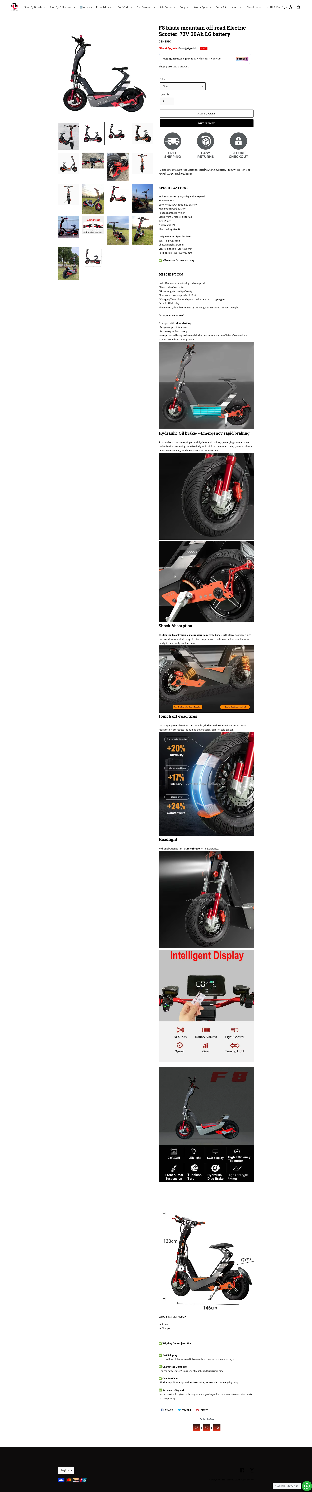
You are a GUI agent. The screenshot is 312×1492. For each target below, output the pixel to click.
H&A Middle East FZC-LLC (227, 1480)
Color (162, 79)
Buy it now (206, 123)
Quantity (164, 94)
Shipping (163, 66)
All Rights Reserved (246, 1480)
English (65, 1470)
